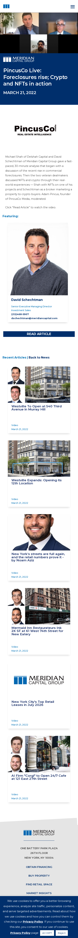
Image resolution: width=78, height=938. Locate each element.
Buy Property (39, 875)
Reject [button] (62, 932)
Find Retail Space (39, 884)
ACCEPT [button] (47, 932)
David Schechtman (27, 300)
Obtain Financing (39, 867)
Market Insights (39, 893)
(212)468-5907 (20, 314)
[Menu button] (72, 6)
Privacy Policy (33, 921)
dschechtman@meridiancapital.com (34, 318)
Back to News (39, 357)
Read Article (39, 334)
